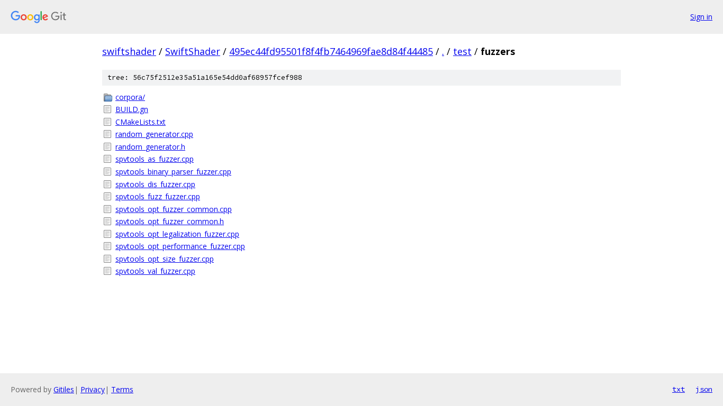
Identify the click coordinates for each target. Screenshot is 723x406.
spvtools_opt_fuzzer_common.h (169, 221)
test (462, 51)
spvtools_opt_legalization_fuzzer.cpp (177, 234)
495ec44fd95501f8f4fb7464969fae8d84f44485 (331, 51)
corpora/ (130, 97)
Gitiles (63, 389)
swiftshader (129, 51)
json (703, 389)
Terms (122, 389)
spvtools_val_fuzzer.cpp (155, 271)
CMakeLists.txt (140, 122)
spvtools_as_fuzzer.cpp (154, 159)
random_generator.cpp (154, 134)
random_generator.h (150, 147)
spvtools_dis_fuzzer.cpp (155, 184)
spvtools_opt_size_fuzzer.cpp (164, 259)
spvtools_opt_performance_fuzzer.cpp (180, 246)
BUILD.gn (131, 109)
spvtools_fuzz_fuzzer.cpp (157, 196)
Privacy (92, 389)
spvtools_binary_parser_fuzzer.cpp (173, 172)
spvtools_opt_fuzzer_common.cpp (173, 209)
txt (678, 389)
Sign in (701, 17)
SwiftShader (192, 51)
